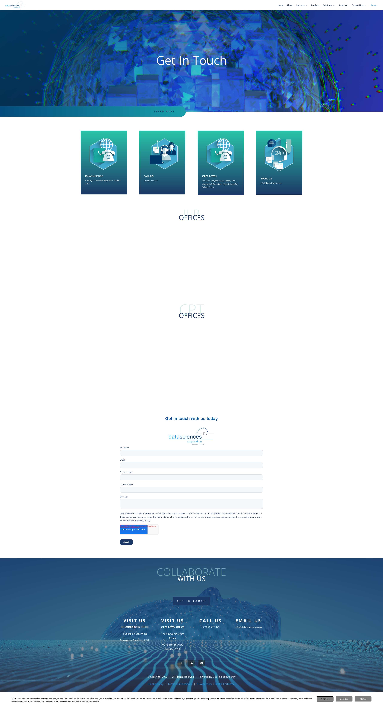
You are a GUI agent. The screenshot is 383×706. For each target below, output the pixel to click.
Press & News (358, 5)
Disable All (344, 699)
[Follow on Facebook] (181, 663)
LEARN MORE (164, 111)
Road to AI (343, 5)
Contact (374, 5)
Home (280, 5)
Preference (325, 699)
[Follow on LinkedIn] (191, 663)
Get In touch (191, 601)
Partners (300, 5)
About (290, 5)
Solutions (327, 5)
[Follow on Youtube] (201, 663)
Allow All (363, 699)
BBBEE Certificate (225, 684)
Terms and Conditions (180, 684)
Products (315, 5)
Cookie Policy (156, 684)
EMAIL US (266, 178)
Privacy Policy (204, 684)
